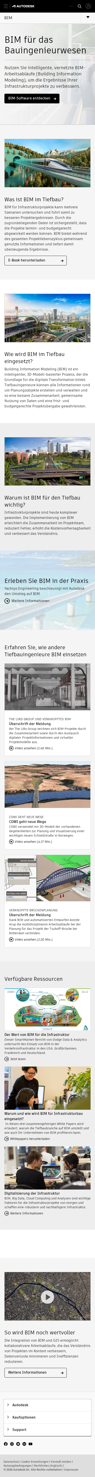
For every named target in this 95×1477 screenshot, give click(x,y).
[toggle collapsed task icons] (71, 6)
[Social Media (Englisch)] (18, 1446)
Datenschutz (11, 1462)
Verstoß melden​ (61, 1462)
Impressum (71, 1469)
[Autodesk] (24, 6)
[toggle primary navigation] (8, 6)
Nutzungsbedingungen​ (18, 1466)
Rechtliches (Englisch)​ (48, 1466)
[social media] (18, 1444)
